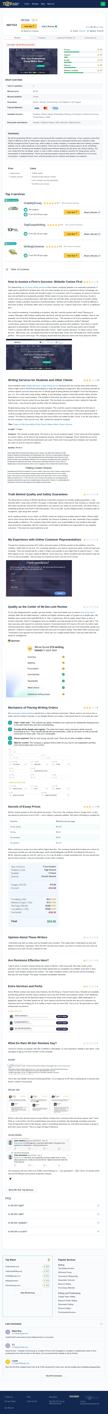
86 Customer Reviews (72, 246)
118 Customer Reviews (74, 225)
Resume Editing (64, 1308)
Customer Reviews (66, 38)
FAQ (28, 1397)
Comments (90, 38)
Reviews (35, 4)
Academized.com (12, 1266)
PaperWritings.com (21, 1363)
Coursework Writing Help (68, 1276)
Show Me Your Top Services (21, 1190)
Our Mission (9, 1408)
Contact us (9, 1397)
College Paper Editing (66, 1297)
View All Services (27, 1293)
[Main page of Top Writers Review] (11, 4)
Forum (26, 4)
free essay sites (87, 612)
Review (17, 38)
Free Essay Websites (66, 1288)
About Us (50, 4)
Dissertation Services (66, 1280)
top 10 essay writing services (34, 287)
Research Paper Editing (67, 1300)
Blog (43, 4)
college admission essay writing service (42, 386)
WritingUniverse (34, 246)
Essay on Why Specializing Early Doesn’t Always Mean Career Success (42, 424)
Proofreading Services (67, 1312)
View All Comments (54, 1376)
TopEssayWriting (34, 224)
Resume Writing (64, 1284)
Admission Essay (65, 1272)
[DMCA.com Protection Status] (74, 1397)
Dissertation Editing (65, 1304)
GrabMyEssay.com (13, 1276)
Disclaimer (53, 1397)
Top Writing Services (66, 1268)
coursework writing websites (22, 713)
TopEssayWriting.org (13, 1271)
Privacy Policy (10, 1401)
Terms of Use (32, 1401)
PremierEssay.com (12, 1285)
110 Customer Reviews (70, 203)
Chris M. (82, 31)
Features (42, 38)
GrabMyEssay (33, 203)
